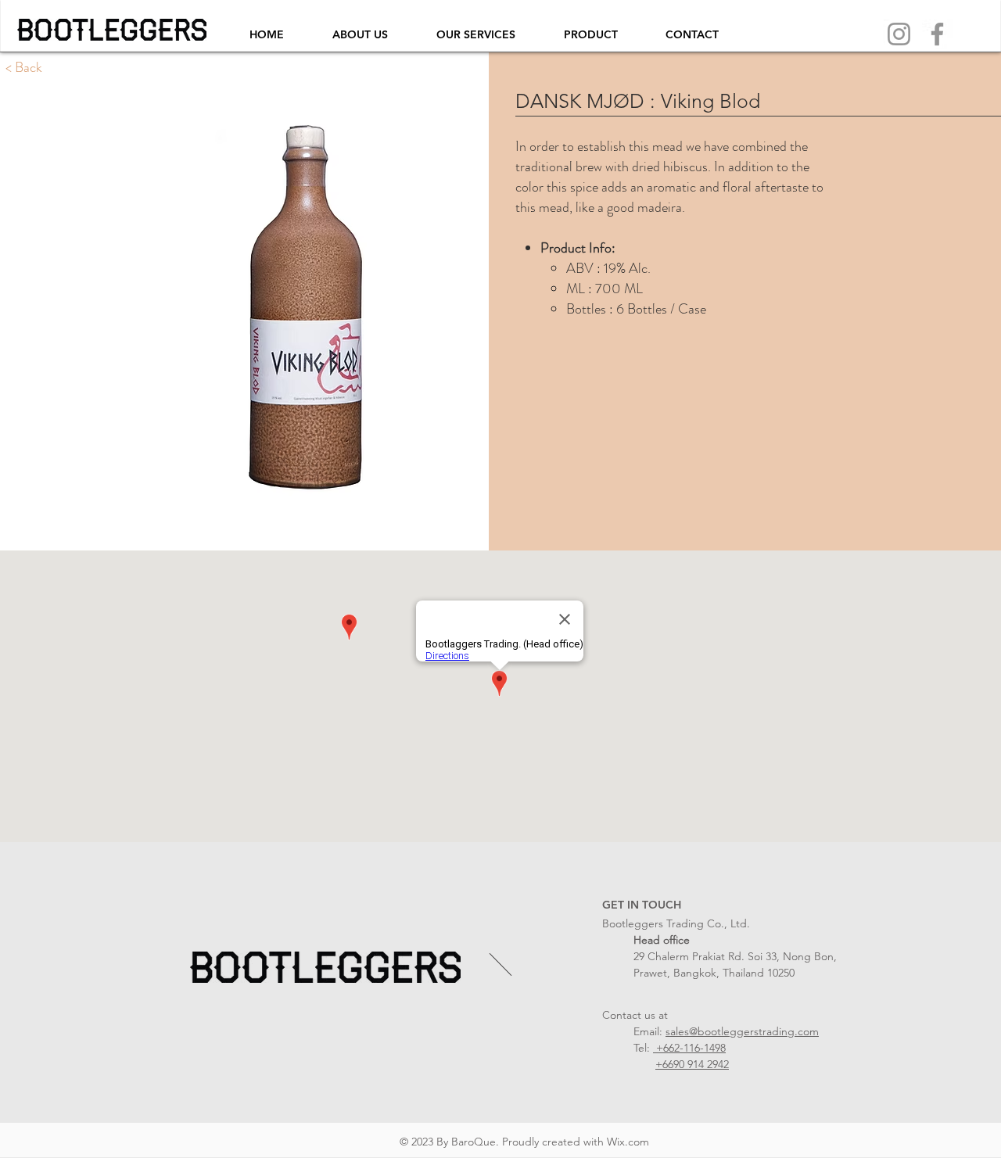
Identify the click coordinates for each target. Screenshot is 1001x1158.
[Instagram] (899, 34)
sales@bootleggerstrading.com (742, 1031)
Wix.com (628, 1142)
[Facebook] (937, 34)
